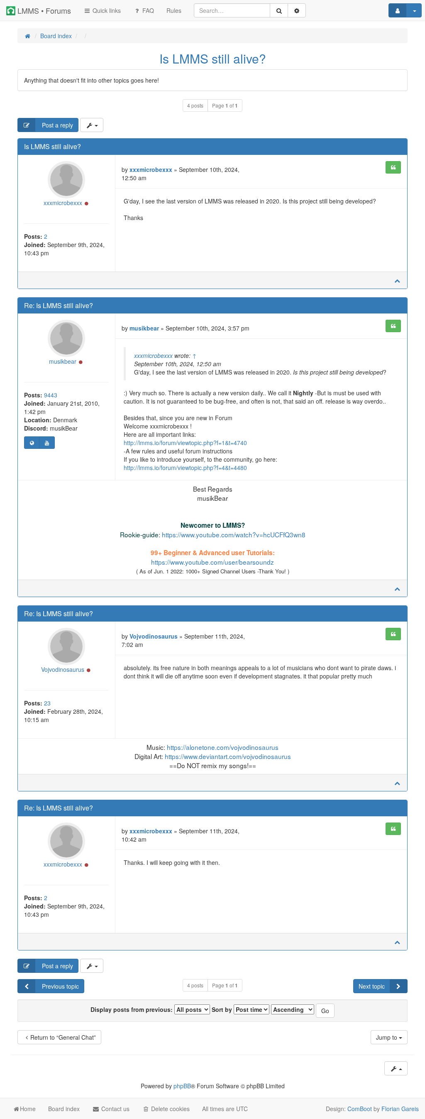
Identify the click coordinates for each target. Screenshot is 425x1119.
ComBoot (359, 1108)
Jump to (387, 1037)
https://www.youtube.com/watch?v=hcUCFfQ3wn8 (233, 534)
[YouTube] (46, 442)
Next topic (372, 986)
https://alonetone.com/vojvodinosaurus (222, 747)
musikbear (62, 361)
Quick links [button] (106, 10)
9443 (50, 395)
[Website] (31, 442)
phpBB (182, 1086)
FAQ (147, 10)
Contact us (114, 1108)
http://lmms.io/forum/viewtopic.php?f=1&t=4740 (185, 442)
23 (47, 703)
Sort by (223, 1009)
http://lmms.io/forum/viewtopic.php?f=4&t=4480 (185, 467)
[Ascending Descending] (292, 1009)
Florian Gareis (400, 1108)
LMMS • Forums (43, 10)
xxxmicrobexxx (63, 202)
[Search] (279, 10)
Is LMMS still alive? (212, 58)
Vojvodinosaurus (62, 669)
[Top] (397, 280)
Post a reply (56, 125)
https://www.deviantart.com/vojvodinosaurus (228, 756)
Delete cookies (169, 1108)
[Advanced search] (297, 10)
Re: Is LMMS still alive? (58, 305)
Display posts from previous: (132, 1009)
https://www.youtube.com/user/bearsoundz (212, 561)
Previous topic (59, 986)
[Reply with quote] (393, 167)
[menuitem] (174, 10)
